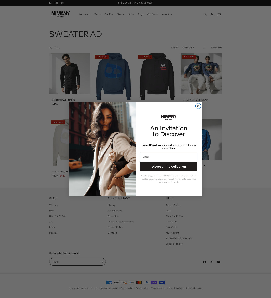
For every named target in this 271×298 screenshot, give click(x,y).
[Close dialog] (198, 106)
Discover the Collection (169, 166)
